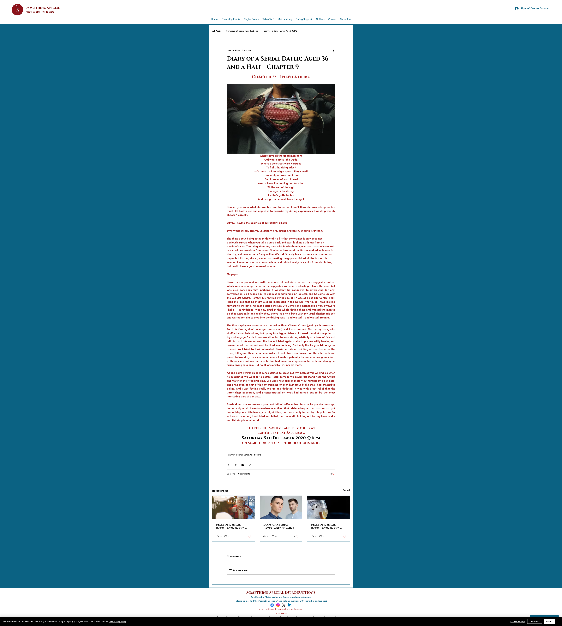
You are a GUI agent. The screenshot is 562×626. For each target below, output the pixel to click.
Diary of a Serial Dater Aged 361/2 (280, 31)
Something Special (265, 592)
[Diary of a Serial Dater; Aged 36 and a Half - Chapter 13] (328, 507)
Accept (549, 621)
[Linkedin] (289, 605)
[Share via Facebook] (228, 464)
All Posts (216, 31)
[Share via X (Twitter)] (235, 464)
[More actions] (333, 50)
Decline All (534, 621)
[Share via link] (249, 464)
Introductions (300, 592)
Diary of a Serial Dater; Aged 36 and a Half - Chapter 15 (231, 526)
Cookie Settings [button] (517, 621)
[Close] (558, 621)
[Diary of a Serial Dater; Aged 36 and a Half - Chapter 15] (233, 507)
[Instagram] (278, 605)
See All (346, 490)
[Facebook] (272, 605)
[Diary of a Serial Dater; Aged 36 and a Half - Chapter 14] (281, 507)
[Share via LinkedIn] (242, 464)
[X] (284, 605)
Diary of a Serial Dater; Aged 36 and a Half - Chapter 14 (278, 526)
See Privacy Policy (117, 621)
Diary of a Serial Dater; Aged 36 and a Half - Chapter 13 (326, 526)
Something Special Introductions (242, 31)
